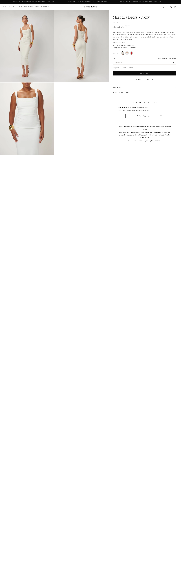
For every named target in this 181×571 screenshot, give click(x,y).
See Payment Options (118, 27)
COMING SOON (28, 7)
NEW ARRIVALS (12, 7)
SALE (20, 7)
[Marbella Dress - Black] (127, 53)
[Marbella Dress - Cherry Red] (131, 53)
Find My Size (162, 58)
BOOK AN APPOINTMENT (42, 7)
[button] (144, 62)
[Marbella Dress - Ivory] (122, 53)
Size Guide (172, 58)
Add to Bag (144, 73)
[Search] (163, 7)
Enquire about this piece (123, 68)
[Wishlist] (171, 7)
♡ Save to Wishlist (144, 79)
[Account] (167, 7)
